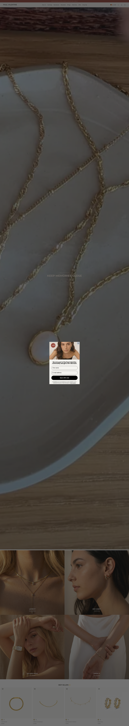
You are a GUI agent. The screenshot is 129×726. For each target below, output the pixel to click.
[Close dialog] (78, 343)
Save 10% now (64, 378)
